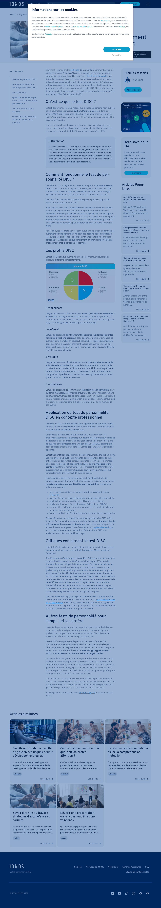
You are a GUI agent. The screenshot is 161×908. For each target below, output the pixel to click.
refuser (122, 26)
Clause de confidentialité (81, 26)
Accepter (48, 34)
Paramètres (105, 20)
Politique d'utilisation (54, 26)
